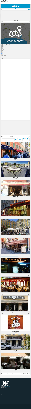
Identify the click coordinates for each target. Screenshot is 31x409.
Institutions (3, 74)
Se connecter (27, 405)
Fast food (3, 71)
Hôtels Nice (3, 392)
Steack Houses (4, 116)
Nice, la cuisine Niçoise (5, 393)
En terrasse (3, 70)
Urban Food (3, 119)
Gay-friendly (27, 140)
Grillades (3, 73)
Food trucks (3, 72)
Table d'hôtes (4, 117)
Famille (24, 140)
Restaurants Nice (4, 391)
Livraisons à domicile (5, 75)
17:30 (6, 44)
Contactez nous (4, 394)
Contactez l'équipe (12, 405)
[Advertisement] (6, 129)
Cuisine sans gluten (4, 68)
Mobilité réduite (20, 140)
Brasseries (3, 60)
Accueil (3, 405)
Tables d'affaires (4, 118)
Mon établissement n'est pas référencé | (20, 405)
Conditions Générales (7, 405)
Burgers (3, 62)
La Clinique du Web (7, 386)
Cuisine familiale (4, 67)
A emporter (3, 59)
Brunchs (3, 61)
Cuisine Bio (3, 65)
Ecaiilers (3, 69)
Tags (2, 58)
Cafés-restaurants (4, 63)
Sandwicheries (4, 115)
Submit (29, 9)
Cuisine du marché (4, 66)
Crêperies (3, 64)
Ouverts (16, 139)
